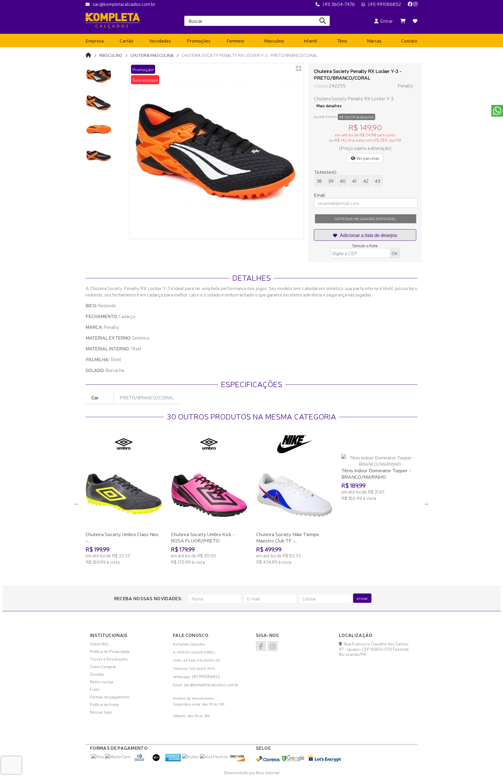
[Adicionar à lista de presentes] (365, 235)
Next (426, 503)
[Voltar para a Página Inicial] (88, 54)
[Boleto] (190, 756)
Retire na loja (101, 681)
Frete (95, 689)
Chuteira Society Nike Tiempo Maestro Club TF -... (287, 537)
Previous (77, 503)
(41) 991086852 (384, 4)
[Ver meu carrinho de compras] (402, 20)
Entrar (385, 20)
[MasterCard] (117, 756)
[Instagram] (415, 4)
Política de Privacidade (110, 651)
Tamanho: (325, 172)
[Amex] (173, 759)
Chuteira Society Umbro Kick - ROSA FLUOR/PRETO (203, 537)
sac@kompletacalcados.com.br (124, 4)
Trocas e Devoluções (109, 658)
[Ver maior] (298, 68)
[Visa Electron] (214, 756)
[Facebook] (410, 4)
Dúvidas (97, 674)
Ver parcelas (367, 158)
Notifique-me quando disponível (365, 218)
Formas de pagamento (110, 696)
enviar (362, 598)
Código (321, 85)
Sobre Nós (99, 643)
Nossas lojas (101, 711)
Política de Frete (104, 704)
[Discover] (237, 759)
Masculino (110, 55)
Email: (320, 195)
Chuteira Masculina (151, 55)
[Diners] (139, 759)
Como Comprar (103, 666)
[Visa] (97, 756)
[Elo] (156, 759)
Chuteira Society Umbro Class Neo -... (122, 537)
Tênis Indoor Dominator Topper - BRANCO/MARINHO (376, 473)
